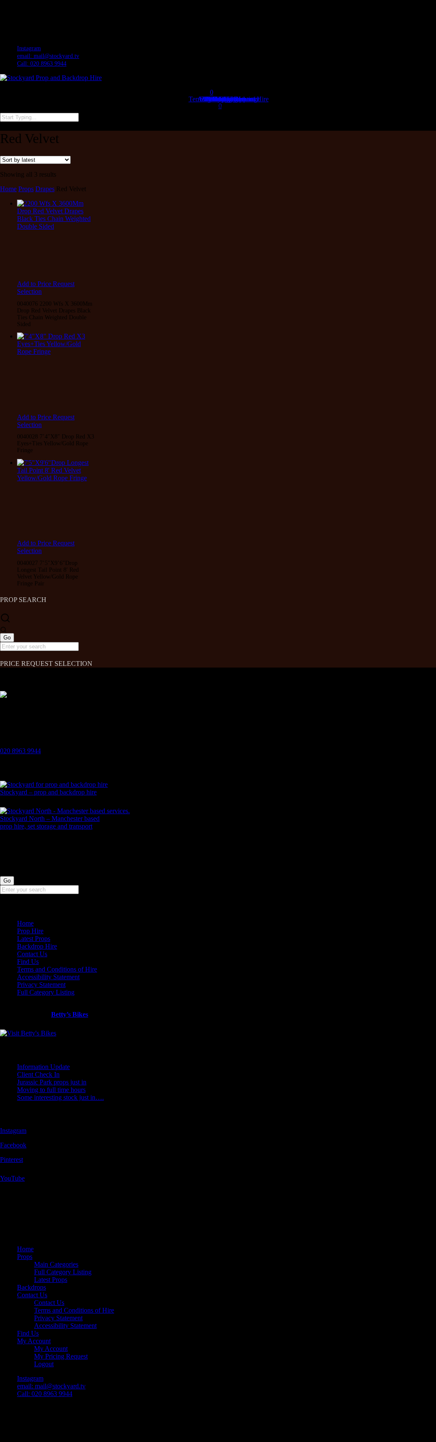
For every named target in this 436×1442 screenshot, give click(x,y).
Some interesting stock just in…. (60, 1097)
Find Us (28, 961)
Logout (44, 1363)
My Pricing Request (61, 1356)
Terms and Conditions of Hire (57, 969)
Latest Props (33, 938)
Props (26, 188)
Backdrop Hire (37, 946)
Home (8, 188)
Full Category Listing (46, 992)
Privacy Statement (41, 984)
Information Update (43, 1066)
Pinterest (11, 1159)
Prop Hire (30, 931)
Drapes (44, 188)
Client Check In (38, 1074)
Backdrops (31, 1287)
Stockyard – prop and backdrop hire (48, 792)
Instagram (13, 1130)
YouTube (12, 1178)
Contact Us (32, 954)
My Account (34, 1341)
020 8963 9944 (20, 750)
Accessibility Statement (48, 976)
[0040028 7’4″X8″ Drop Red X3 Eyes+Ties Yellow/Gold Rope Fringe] (55, 373)
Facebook (13, 1145)
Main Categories (56, 1264)
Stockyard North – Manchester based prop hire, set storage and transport (50, 822)
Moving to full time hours (51, 1089)
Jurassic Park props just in (51, 1082)
